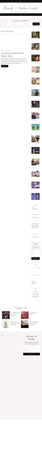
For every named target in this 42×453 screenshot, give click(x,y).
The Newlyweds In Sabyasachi (34, 313)
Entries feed (35, 292)
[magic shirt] (36, 153)
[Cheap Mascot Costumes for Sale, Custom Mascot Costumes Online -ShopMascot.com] (36, 283)
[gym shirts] (36, 141)
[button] (21, 1)
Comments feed (35, 294)
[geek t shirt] (36, 188)
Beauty (2, 50)
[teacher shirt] (36, 72)
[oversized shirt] (36, 37)
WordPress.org (35, 296)
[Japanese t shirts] (36, 49)
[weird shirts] (36, 107)
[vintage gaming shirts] (36, 118)
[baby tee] (36, 130)
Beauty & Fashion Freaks (21, 9)
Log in (35, 291)
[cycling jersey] (36, 164)
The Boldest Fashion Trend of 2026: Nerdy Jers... (15, 314)
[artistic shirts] (36, 199)
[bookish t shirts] (36, 95)
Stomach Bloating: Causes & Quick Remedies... (34, 323)
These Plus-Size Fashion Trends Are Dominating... (15, 323)
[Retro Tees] (36, 61)
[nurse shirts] (36, 84)
